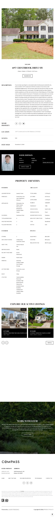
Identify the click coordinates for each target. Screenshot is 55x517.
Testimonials (38, 478)
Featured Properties (25, 478)
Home (3, 478)
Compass (22, 491)
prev (3, 342)
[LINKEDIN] (27, 483)
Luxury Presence (13, 509)
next (6, 342)
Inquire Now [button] (27, 76)
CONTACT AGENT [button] (25, 166)
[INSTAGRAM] (24, 483)
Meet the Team (12, 478)
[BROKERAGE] (31, 483)
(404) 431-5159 (5, 471)
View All (49, 342)
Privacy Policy (48, 509)
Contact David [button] (27, 434)
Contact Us (49, 478)
